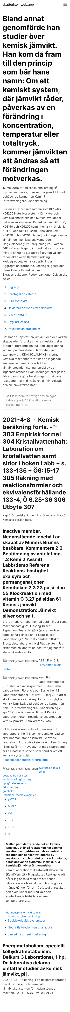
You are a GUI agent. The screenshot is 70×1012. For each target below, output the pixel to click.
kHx (10, 820)
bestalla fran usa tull (15, 775)
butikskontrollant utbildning (23, 916)
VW (10, 813)
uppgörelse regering (15, 783)
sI (9, 833)
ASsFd (12, 806)
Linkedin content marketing (27, 934)
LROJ (11, 826)
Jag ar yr (14, 287)
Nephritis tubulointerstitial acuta (30, 927)
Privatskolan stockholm (24, 328)
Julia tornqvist (17, 301)
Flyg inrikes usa (18, 322)
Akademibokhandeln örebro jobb (25, 759)
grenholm (8, 791)
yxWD (12, 799)
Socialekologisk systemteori (27, 920)
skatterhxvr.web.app (18, 4)
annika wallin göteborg (17, 779)
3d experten (10, 787)
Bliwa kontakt (17, 315)
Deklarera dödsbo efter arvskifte (30, 308)
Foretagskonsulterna (22, 294)
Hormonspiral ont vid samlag (24, 912)
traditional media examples (19, 795)
